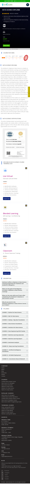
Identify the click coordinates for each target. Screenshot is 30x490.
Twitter (6, 474)
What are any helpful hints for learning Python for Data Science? (14, 463)
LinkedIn (7, 476)
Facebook (6, 470)
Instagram (7, 472)
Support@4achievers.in (6, 456)
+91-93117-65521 (5, 445)
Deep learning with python (7, 407)
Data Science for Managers (8, 383)
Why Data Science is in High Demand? (11, 466)
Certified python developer (7, 408)
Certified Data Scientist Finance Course (10, 398)
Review (3, 374)
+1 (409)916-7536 (5, 452)
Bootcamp (3, 373)
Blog (2, 371)
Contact (3, 376)
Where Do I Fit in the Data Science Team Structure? (13, 467)
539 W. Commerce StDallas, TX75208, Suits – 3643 (6, 430)
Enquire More (6, 45)
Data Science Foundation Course (9, 400)
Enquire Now (7, 198)
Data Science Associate (7, 385)
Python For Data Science (7, 389)
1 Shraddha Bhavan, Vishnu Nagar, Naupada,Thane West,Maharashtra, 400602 (12, 438)
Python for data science (7, 412)
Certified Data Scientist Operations (9, 396)
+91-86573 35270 (5, 448)
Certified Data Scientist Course (8, 381)
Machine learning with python (8, 413)
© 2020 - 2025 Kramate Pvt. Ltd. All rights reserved (13, 482)
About (2, 369)
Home (2, 368)
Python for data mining (7, 410)
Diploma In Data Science (7, 386)
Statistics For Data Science (7, 388)
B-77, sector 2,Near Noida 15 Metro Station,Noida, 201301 (8, 423)
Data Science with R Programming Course (11, 401)
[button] (27, 4)
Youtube (7, 478)
